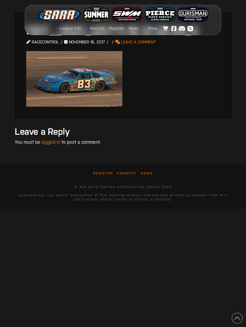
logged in (51, 142)
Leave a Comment (138, 42)
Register (103, 173)
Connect (127, 173)
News (147, 173)
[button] (190, 29)
